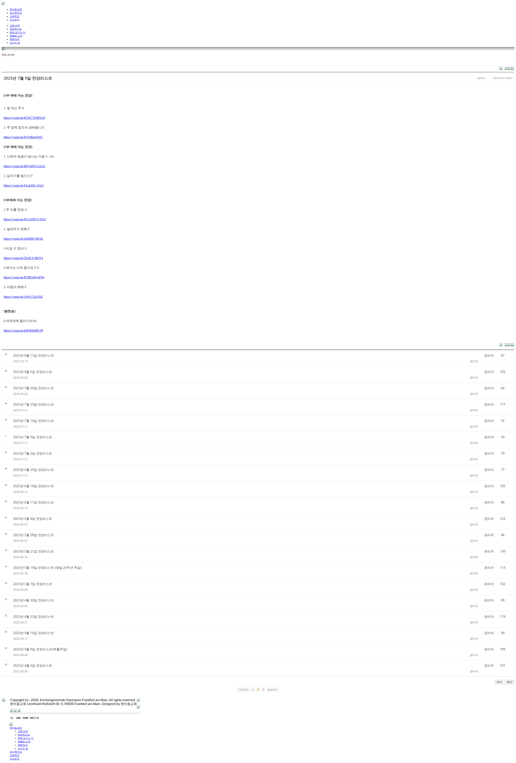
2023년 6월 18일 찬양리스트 (33, 486)
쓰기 (499, 682)
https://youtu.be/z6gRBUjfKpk (23, 238)
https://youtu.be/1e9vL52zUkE (23, 296)
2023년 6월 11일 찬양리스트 (33, 502)
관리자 (481, 78)
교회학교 (14, 16)
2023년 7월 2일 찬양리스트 (32, 453)
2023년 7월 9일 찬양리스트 (28, 78)
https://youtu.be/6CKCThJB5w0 (24, 117)
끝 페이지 (273, 689)
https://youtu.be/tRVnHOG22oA (24, 166)
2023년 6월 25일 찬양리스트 (33, 469)
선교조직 (14, 19)
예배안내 (14, 39)
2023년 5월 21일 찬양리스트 (33, 551)
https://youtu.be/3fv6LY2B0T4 (23, 258)
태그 (509, 682)
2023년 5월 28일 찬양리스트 (33, 535)
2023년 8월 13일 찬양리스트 (33, 355)
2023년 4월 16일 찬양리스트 (33, 633)
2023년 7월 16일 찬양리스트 (33, 420)
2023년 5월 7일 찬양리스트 (32, 584)
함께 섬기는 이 (17, 32)
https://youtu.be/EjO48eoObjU (23, 137)
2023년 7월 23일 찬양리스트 (33, 404)
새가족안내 (16, 12)
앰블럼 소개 (16, 35)
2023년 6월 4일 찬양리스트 (32, 518)
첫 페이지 (243, 689)
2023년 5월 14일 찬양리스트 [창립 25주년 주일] (47, 567)
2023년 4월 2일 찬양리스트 (32, 665)
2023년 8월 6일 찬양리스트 (32, 372)
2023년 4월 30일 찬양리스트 (33, 600)
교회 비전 (15, 25)
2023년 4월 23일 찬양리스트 (33, 616)
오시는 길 (15, 42)
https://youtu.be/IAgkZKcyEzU (24, 185)
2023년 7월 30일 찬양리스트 (33, 388)
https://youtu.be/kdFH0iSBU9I (23, 330)
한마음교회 (16, 9)
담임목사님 (16, 29)
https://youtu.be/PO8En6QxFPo (24, 277)
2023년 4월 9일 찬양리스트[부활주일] (40, 649)
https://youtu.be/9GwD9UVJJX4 (25, 219)
